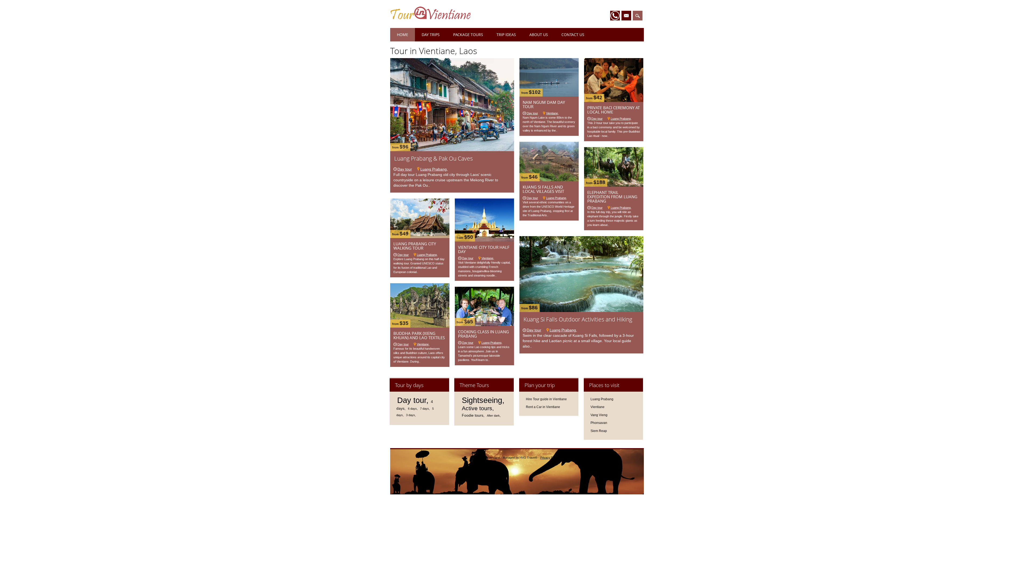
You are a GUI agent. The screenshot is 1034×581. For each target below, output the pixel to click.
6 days (412, 408)
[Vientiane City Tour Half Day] (484, 240)
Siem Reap (599, 431)
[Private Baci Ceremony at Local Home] (613, 100)
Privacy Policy (549, 457)
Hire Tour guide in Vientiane (546, 399)
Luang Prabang (433, 169)
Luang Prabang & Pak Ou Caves (433, 158)
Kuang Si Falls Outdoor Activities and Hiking (577, 319)
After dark (493, 415)
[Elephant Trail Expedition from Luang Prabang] (613, 185)
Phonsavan (599, 423)
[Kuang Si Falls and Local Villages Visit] (549, 180)
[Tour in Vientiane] (430, 18)
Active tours (477, 408)
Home (402, 34)
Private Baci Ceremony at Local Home (613, 110)
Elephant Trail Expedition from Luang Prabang (612, 197)
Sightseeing (482, 400)
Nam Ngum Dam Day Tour (544, 104)
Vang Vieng (599, 415)
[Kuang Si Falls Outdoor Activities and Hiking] (581, 311)
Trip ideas (506, 34)
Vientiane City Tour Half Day (483, 249)
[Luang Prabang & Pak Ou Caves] (452, 150)
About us (538, 34)
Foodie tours (472, 415)
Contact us (572, 34)
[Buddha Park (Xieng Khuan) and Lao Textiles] (419, 326)
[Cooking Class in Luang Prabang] (484, 325)
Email (626, 15)
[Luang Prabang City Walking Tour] (419, 237)
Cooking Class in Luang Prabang (483, 334)
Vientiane (552, 113)
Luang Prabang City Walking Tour (414, 246)
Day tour (404, 169)
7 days (424, 408)
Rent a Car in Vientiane (543, 407)
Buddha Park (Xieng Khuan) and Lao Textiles (419, 335)
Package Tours (468, 34)
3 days (410, 415)
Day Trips (431, 34)
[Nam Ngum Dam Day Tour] (549, 95)
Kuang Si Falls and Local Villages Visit (543, 189)
